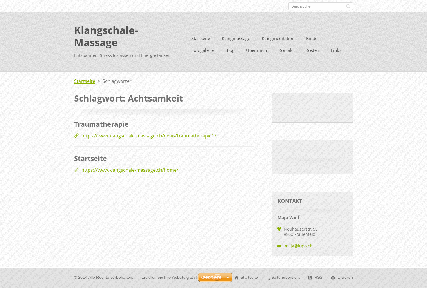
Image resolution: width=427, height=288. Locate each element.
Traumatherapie (101, 124)
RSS (318, 277)
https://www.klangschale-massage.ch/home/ (129, 170)
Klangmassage (236, 38)
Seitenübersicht (285, 277)
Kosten (312, 50)
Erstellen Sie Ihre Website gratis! (169, 277)
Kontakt (286, 50)
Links (336, 50)
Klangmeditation (278, 38)
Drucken (345, 277)
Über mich (256, 50)
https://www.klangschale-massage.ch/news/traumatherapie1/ (148, 136)
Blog (229, 50)
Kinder (312, 38)
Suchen (348, 6)
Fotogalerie (202, 50)
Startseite (200, 38)
